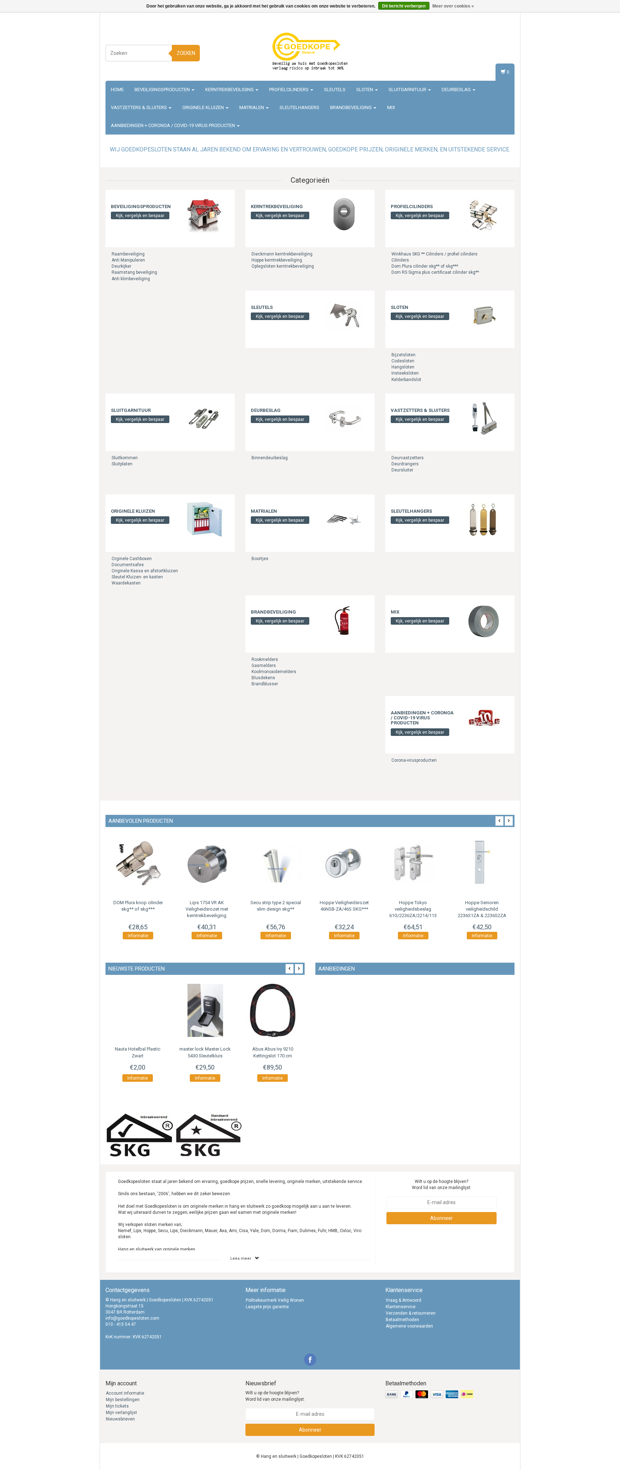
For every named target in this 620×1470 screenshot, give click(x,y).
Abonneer (441, 1218)
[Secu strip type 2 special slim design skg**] (275, 863)
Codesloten (402, 360)
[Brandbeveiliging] (344, 620)
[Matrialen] (344, 519)
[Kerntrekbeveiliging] (344, 214)
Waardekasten (126, 583)
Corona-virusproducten (414, 760)
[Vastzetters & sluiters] (484, 418)
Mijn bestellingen (123, 1399)
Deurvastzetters (407, 457)
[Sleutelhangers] (484, 519)
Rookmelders (265, 659)
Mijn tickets (117, 1406)
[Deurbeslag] (344, 418)
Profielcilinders (289, 89)
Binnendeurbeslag (270, 457)
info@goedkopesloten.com (132, 1318)
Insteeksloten (405, 373)
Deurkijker (121, 266)
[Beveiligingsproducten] (204, 214)
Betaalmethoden (402, 1319)
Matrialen (252, 107)
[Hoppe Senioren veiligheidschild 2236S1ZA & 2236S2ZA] (482, 863)
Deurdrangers (405, 463)
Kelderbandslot (406, 379)
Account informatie (125, 1393)
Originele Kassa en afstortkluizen (145, 570)
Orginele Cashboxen (132, 558)
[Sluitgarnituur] (204, 418)
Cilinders (400, 260)
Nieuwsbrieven (120, 1419)
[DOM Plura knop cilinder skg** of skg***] (138, 863)
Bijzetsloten (403, 354)
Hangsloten (402, 367)
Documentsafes (128, 564)
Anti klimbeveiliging (131, 278)
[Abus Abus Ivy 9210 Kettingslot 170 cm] (272, 1010)
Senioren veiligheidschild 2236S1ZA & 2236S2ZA (482, 909)
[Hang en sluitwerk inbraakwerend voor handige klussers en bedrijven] (310, 52)
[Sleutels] (344, 315)
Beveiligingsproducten (163, 89)
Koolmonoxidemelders (274, 671)
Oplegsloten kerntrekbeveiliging (283, 266)
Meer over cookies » (453, 6)
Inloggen (504, 45)
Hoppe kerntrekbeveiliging (277, 260)
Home (117, 89)
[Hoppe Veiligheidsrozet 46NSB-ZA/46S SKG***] (344, 863)
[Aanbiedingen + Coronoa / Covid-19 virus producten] (484, 720)
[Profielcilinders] (484, 214)
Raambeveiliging (128, 254)
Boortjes (260, 558)
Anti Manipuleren (128, 260)
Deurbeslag (457, 89)
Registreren (501, 52)
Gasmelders (264, 665)
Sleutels (335, 89)
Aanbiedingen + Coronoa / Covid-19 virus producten (173, 125)
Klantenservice (400, 1306)
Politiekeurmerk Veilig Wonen (275, 1300)
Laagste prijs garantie (267, 1306)
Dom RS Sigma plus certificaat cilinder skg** (435, 272)
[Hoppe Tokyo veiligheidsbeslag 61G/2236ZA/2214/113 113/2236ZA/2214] (413, 863)
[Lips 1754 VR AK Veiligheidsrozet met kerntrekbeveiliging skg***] (207, 863)
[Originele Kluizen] (204, 519)
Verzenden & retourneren (411, 1313)
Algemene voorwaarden (409, 1326)
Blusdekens (263, 677)
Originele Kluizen (203, 107)
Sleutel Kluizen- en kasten (137, 576)
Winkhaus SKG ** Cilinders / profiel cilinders (434, 254)
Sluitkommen (125, 457)
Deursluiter (402, 470)
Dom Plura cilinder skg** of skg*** (424, 266)
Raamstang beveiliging (134, 272)
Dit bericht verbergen (404, 6)
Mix (391, 107)
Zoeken (186, 53)
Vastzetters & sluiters (139, 107)
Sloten (365, 89)
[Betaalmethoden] (430, 1394)
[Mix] (484, 620)
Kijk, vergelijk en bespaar (140, 215)
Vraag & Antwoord (403, 1300)
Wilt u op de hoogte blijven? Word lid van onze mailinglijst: (441, 1184)
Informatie (138, 935)
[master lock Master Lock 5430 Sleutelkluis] (205, 1010)
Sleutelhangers (299, 107)
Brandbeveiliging (351, 107)
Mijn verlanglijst (121, 1412)
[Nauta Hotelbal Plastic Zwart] (137, 1010)
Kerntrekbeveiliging (230, 89)
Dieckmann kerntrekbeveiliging (282, 254)
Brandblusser (265, 683)
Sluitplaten (122, 463)
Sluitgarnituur (408, 89)
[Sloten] (484, 315)
